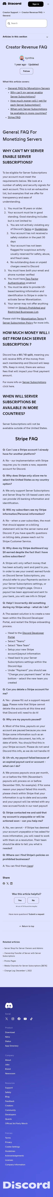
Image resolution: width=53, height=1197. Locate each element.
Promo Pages (10, 961)
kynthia (29, 58)
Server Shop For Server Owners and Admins (23, 948)
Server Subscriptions (34, 382)
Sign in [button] (36, 4)
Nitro (7, 1037)
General (7, 16)
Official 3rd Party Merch (16, 1123)
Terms (27, 229)
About (8, 1060)
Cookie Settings (12, 1147)
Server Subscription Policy (18, 323)
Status (8, 1041)
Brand (8, 1069)
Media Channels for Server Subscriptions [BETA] (25, 966)
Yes (20, 900)
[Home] (12, 4)
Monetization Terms (32, 318)
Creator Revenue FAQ (32, 12)
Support (9, 1088)
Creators (9, 1106)
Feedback (9, 1101)
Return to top (27, 926)
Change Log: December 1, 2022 (18, 971)
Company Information (15, 1165)
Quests (8, 1119)
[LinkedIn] (11, 883)
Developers (10, 1115)
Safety (8, 1092)
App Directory (11, 1046)
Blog (7, 1097)
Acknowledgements (14, 1156)
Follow (26, 71)
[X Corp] (7, 883)
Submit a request (36, 914)
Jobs (7, 1065)
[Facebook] (4, 883)
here (5, 704)
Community (10, 1110)
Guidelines (41, 229)
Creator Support (10, 12)
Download (10, 1032)
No (33, 900)
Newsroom (10, 1074)
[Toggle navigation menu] (48, 4)
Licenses (9, 1160)
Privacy (8, 1142)
